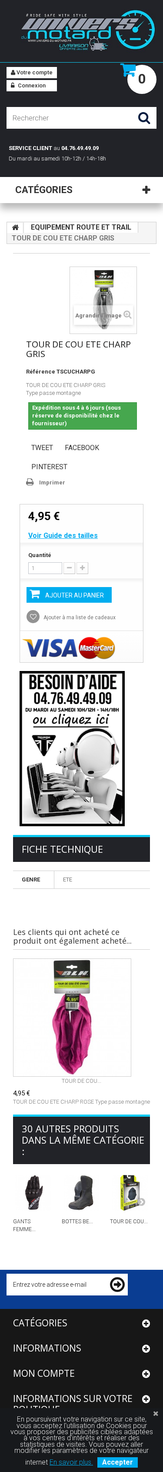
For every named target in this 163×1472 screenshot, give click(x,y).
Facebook (82, 448)
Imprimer (52, 482)
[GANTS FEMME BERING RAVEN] (33, 1193)
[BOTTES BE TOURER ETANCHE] (82, 1193)
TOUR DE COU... (81, 1081)
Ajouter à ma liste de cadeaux (79, 617)
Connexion (31, 85)
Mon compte (44, 1373)
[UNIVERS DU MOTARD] (81, 31)
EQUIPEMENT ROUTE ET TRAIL (81, 227)
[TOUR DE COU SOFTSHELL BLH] (130, 1193)
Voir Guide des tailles (63, 535)
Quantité (39, 555)
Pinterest (49, 467)
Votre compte (34, 72)
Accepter (117, 1462)
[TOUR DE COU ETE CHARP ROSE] (81, 1017)
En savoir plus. (71, 1462)
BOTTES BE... (77, 1221)
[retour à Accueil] (15, 228)
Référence (40, 371)
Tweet (42, 448)
